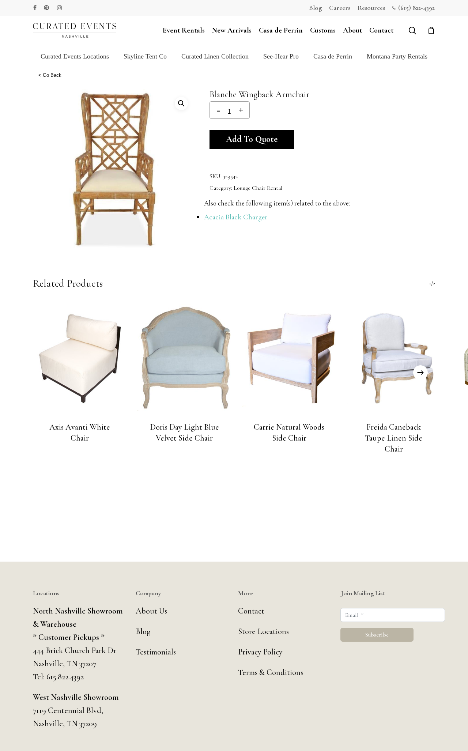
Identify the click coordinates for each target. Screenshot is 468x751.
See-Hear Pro (281, 56)
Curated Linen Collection (215, 56)
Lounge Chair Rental (258, 188)
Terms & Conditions (270, 672)
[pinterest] (47, 7)
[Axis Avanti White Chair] (80, 357)
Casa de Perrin (332, 56)
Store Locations (263, 631)
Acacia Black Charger (236, 217)
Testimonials (156, 652)
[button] (181, 103)
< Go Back (49, 75)
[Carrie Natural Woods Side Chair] (289, 357)
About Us (151, 611)
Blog (143, 631)
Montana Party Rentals (397, 56)
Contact (251, 611)
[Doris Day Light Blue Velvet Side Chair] (184, 357)
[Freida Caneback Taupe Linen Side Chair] (394, 357)
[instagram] (59, 7)
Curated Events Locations (75, 56)
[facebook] (35, 7)
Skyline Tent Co (145, 56)
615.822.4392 (65, 677)
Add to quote (252, 139)
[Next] (420, 372)
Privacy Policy (260, 652)
